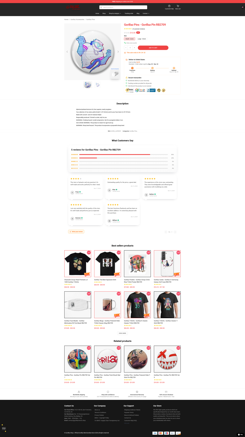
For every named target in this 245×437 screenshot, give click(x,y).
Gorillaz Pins (90, 19)
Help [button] (241, 434)
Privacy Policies (99, 415)
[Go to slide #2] (97, 84)
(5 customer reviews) (138, 29)
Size (125, 36)
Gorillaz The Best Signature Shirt (105, 280)
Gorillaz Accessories (77, 19)
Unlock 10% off (4, 429)
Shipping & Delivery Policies (132, 410)
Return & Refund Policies (131, 415)
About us (97, 410)
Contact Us (127, 418)
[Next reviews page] (175, 232)
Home (66, 19)
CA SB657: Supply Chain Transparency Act (107, 420)
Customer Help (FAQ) (130, 420)
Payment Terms (129, 412)
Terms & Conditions (100, 412)
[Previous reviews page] (166, 232)
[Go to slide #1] (87, 84)
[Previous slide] (67, 52)
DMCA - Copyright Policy (102, 418)
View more (122, 333)
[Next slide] (118, 52)
